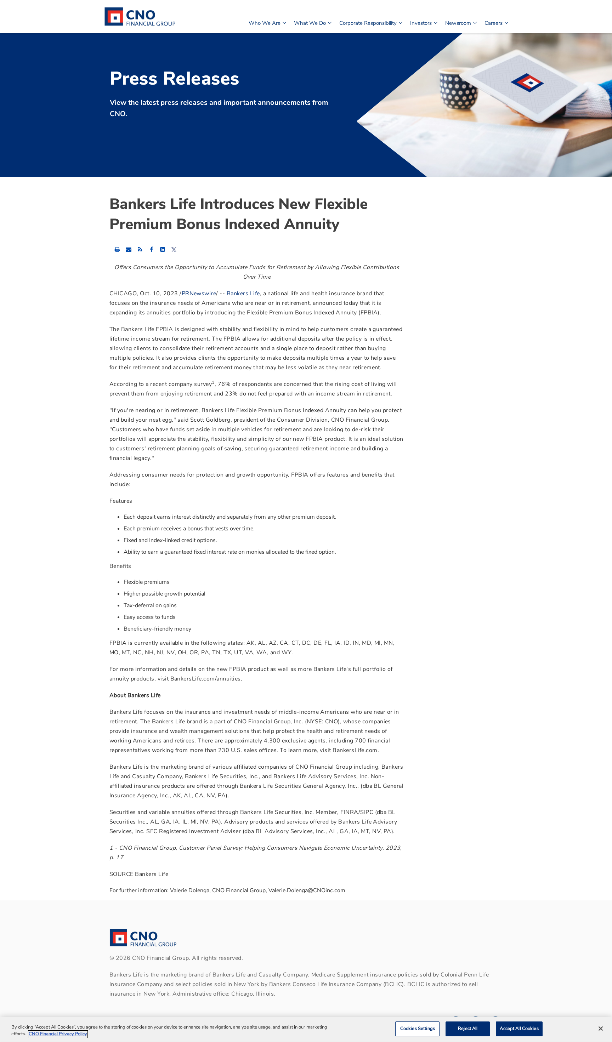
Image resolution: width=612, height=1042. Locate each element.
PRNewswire (199, 293)
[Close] (600, 1028)
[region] (306, 1029)
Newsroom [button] (458, 23)
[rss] (140, 249)
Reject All (467, 1028)
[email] (128, 249)
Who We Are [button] (264, 23)
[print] (117, 249)
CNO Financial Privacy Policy (58, 1034)
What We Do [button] (310, 23)
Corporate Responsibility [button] (368, 23)
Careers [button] (493, 23)
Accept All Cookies (519, 1028)
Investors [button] (421, 23)
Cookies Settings (417, 1028)
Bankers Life (243, 293)
